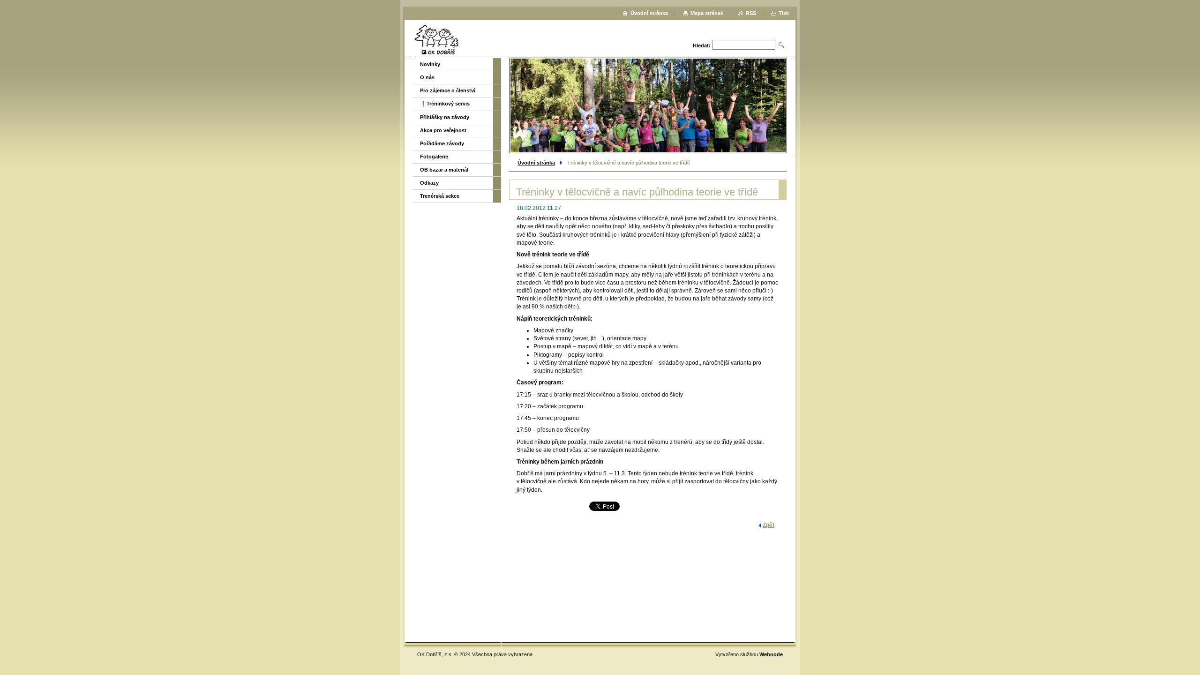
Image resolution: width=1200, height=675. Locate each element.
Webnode (771, 654)
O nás (427, 77)
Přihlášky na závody (444, 117)
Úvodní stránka (536, 162)
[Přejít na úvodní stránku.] (436, 39)
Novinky (430, 64)
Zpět (768, 525)
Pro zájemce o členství (447, 90)
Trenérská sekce (439, 196)
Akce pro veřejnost (443, 130)
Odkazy (429, 183)
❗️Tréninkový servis (445, 103)
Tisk (784, 13)
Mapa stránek (706, 13)
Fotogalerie (434, 156)
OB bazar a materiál (444, 169)
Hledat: (702, 45)
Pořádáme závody (442, 143)
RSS (751, 13)
